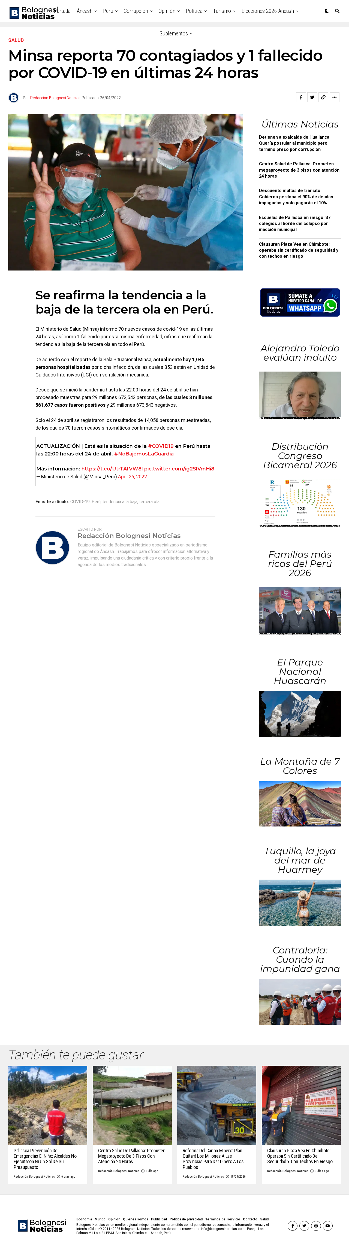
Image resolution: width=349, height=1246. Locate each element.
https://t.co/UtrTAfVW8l (112, 469)
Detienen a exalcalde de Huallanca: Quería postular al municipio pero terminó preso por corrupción (294, 143)
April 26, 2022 (132, 476)
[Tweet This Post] (312, 97)
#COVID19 (161, 446)
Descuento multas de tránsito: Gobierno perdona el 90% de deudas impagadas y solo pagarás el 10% (296, 196)
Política (194, 11)
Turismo (222, 11)
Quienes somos (135, 1219)
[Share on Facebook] (301, 97)
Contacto (250, 1219)
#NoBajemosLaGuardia (144, 454)
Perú (108, 11)
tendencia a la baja (120, 502)
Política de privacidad (186, 1219)
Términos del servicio (222, 1219)
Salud (264, 1219)
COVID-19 (80, 502)
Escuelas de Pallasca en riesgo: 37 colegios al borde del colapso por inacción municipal (294, 223)
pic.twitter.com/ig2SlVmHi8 (179, 469)
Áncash (84, 11)
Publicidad (159, 1219)
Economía (84, 1219)
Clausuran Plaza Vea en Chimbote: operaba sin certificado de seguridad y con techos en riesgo (298, 250)
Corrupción (136, 11)
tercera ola (149, 502)
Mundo (100, 1219)
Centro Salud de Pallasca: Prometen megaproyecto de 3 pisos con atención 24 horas (299, 170)
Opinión (167, 11)
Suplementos (174, 33)
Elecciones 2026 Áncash (268, 11)
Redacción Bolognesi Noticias (55, 98)
